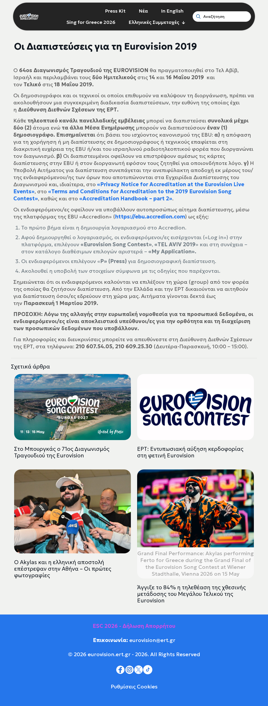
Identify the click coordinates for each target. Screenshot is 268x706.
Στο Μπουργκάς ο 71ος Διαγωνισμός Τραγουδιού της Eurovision (61, 452)
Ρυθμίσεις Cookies (134, 686)
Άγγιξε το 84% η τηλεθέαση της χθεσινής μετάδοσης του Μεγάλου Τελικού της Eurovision (191, 594)
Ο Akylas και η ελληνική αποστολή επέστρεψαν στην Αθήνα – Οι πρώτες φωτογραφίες (62, 569)
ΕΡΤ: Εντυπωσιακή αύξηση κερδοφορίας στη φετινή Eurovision (190, 452)
